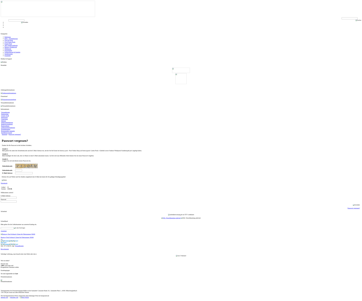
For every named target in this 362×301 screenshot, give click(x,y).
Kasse (6, 22)
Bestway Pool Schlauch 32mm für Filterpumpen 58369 (17, 237)
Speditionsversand (6, 133)
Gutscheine (4, 119)
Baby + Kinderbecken (11, 38)
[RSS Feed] (24, 297)
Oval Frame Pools (10, 42)
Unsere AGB (5, 116)
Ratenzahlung (5, 126)
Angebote (4, 231)
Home (6, 27)
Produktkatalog (5, 129)
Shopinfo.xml (14, 297)
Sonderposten (9, 54)
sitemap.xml (4, 297)
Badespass (8, 37)
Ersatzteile (8, 55)
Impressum (4, 117)
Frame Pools (8, 44)
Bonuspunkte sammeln (8, 131)
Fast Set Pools (9, 40)
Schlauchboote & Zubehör (12, 52)
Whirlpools (8, 49)
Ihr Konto (7, 25)
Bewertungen (5, 249)
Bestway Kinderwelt (11, 47)
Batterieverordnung (7, 124)
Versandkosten (5, 112)
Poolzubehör (8, 50)
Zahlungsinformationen (8, 127)
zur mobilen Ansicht (38, 287)
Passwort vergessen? (354, 208)
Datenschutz (4, 114)
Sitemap (3, 121)
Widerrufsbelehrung (7, 122)
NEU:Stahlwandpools (11, 45)
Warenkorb (8, 24)
